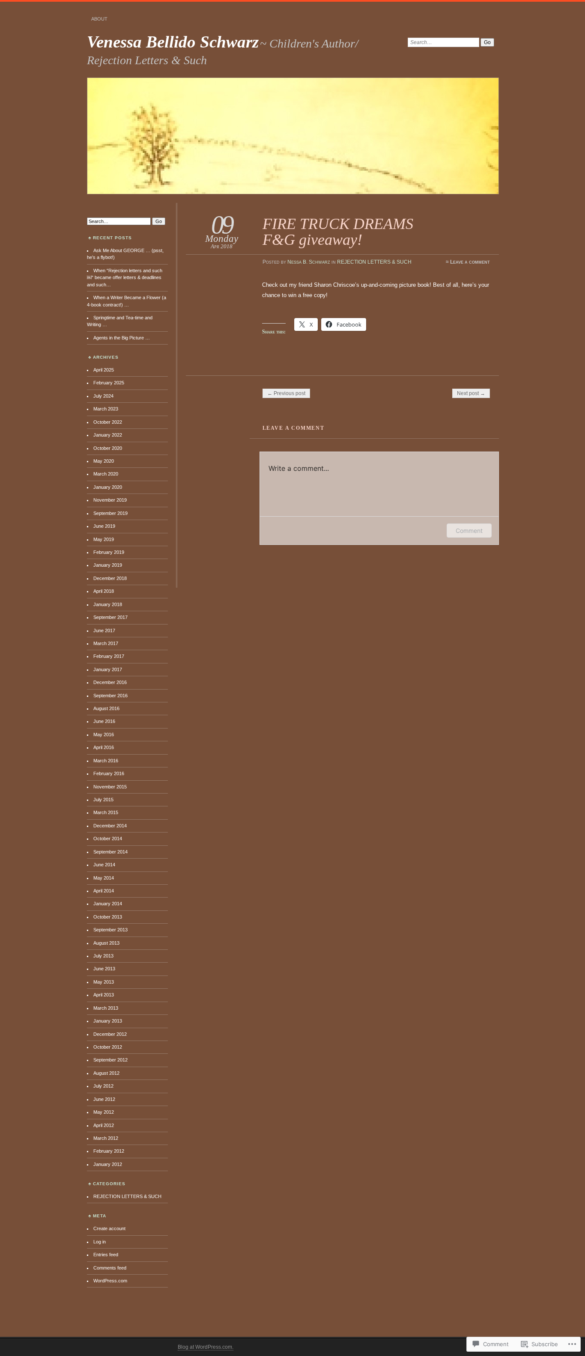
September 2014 (110, 851)
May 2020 (103, 461)
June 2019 (104, 526)
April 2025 (103, 369)
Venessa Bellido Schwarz (173, 42)
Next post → (471, 393)
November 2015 (110, 786)
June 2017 (104, 630)
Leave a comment (470, 262)
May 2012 (103, 1112)
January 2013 (107, 1020)
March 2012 (105, 1138)
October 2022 (107, 422)
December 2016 (110, 682)
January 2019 (107, 565)
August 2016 (106, 708)
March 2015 (105, 812)
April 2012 (103, 1125)
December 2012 (110, 1034)
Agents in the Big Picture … (121, 337)
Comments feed (109, 1267)
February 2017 (108, 656)
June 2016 (104, 721)
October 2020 (107, 448)
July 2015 (103, 799)
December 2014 (110, 825)
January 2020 (107, 487)
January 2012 (107, 1164)
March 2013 (105, 1008)
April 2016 (103, 747)
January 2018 (107, 604)
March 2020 (105, 473)
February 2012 (108, 1151)
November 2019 (110, 500)
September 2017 (110, 617)
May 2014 (103, 877)
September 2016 (110, 695)
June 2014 (104, 864)
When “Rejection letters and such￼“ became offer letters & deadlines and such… (124, 277)
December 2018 (110, 578)
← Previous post (286, 393)
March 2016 (105, 760)
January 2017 (107, 669)
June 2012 (104, 1099)
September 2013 (110, 929)
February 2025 (108, 382)
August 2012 (106, 1073)
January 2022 (107, 434)
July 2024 (103, 395)
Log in (99, 1241)
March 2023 (105, 408)
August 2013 (106, 943)
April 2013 (103, 994)
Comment (469, 530)
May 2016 (103, 734)
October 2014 (107, 838)
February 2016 (108, 773)
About (99, 18)
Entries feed (105, 1254)
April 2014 (103, 890)
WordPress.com (110, 1280)
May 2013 (103, 981)
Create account (109, 1228)
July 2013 (103, 955)
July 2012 (103, 1085)
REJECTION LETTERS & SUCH (374, 262)
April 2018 (103, 591)
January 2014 (107, 903)
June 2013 (104, 968)
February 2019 (108, 552)
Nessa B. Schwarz (308, 262)
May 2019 (103, 539)
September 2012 (110, 1059)
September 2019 (110, 513)
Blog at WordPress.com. (205, 1347)
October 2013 (107, 916)
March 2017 (105, 643)
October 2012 (107, 1047)
